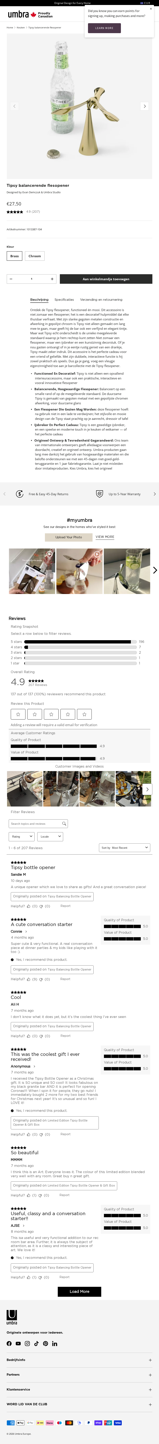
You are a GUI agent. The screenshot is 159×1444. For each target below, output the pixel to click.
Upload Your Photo (68, 537)
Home (10, 27)
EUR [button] (146, 3)
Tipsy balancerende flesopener (44, 27)
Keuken (21, 27)
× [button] (151, 8)
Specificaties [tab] (64, 299)
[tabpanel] (79, 389)
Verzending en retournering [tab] (101, 299)
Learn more (104, 28)
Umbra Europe (23, 1433)
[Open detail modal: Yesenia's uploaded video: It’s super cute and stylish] (79, 572)
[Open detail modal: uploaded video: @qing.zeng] (32, 572)
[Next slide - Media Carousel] (155, 570)
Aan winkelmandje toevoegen (106, 279)
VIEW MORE (105, 537)
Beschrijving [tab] (39, 299)
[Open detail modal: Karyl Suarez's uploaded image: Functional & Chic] (127, 572)
